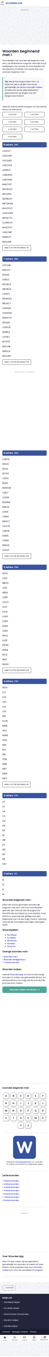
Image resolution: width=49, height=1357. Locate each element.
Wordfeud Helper (12, 1302)
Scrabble (11, 937)
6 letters (12, 129)
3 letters (34, 115)
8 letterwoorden (11, 1200)
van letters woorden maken (29, 87)
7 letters (34, 129)
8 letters (12, 137)
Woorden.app (16, 974)
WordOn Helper (11, 1320)
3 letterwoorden (11, 1184)
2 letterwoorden (11, 1180)
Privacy (33, 1331)
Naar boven (10, 1288)
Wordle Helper (11, 1326)
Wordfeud (11, 935)
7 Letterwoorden (11, 962)
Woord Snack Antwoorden (16, 1314)
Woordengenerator (24, 1162)
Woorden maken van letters (24, 989)
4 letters (12, 122)
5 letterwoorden (11, 1190)
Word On (11, 946)
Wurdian (11, 943)
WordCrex (12, 940)
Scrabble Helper (11, 1308)
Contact (6, 1331)
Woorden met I (11, 956)
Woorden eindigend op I (15, 959)
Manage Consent (20, 1331)
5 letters (34, 122)
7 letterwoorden (11, 1197)
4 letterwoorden (11, 1187)
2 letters (12, 115)
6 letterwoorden (11, 1193)
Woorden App (14, 3)
